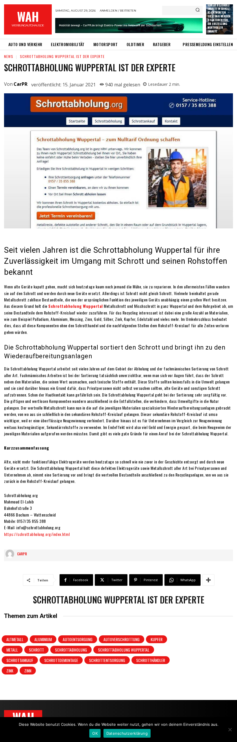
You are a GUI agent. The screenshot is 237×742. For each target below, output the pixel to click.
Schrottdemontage (61, 660)
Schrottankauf (19, 660)
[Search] (197, 10)
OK (95, 733)
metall (12, 650)
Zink (9, 671)
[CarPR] (11, 554)
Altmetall (14, 639)
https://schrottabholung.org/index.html (37, 534)
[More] (208, 580)
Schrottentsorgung (107, 660)
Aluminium (43, 639)
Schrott (36, 650)
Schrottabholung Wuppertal (75, 306)
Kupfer (156, 639)
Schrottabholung (71, 650)
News (8, 56)
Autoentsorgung (77, 639)
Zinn (27, 671)
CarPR (20, 84)
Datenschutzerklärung (127, 733)
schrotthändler (150, 660)
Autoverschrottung (121, 639)
